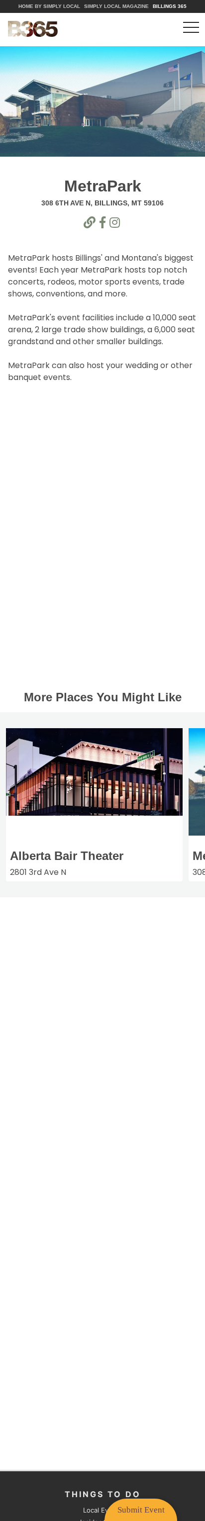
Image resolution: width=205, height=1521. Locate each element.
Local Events (102, 1510)
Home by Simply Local (49, 6)
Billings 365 (170, 6)
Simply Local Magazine (116, 6)
